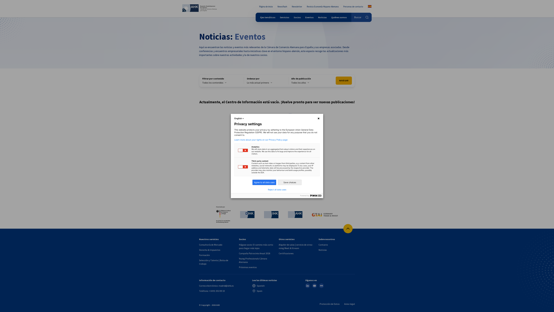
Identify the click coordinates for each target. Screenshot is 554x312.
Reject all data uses (277, 189)
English (238, 118)
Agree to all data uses (264, 182)
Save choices (289, 182)
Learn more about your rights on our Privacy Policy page (261, 140)
